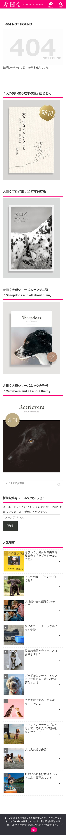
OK (34, 830)
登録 (10, 526)
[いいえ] (61, 824)
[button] (59, 484)
